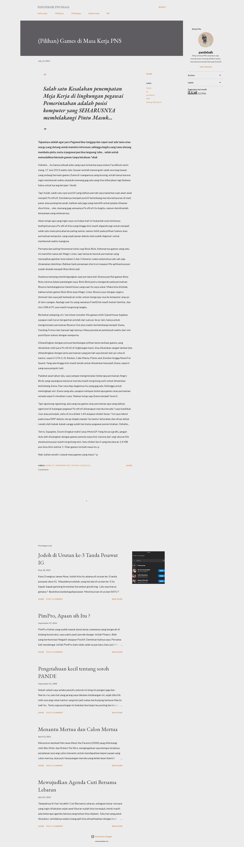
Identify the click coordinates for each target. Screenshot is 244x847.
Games (148, 88)
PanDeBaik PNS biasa (54, 7)
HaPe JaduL (42, 13)
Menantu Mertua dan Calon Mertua (78, 729)
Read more (117, 599)
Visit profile (206, 67)
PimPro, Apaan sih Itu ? (64, 615)
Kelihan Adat (94, 13)
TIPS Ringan (76, 13)
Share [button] (149, 74)
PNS (148, 99)
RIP (108, 13)
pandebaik (206, 52)
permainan (150, 95)
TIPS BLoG (59, 13)
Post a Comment (54, 599)
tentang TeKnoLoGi (153, 102)
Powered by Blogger (103, 836)
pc (147, 91)
